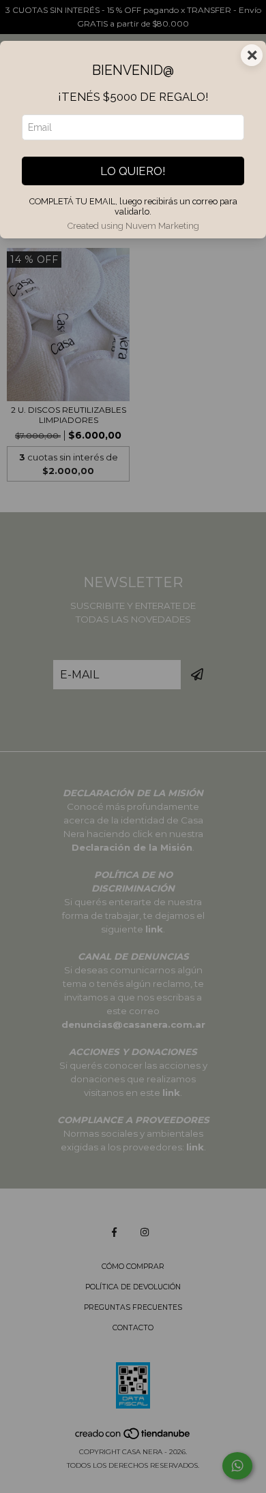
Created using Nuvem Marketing (133, 226)
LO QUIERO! (133, 171)
